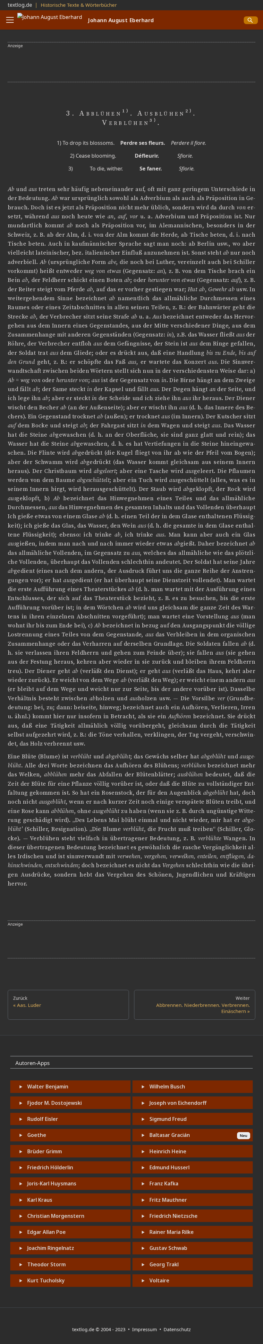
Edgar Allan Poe (46, 1231)
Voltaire (159, 1280)
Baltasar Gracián (169, 1135)
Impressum (145, 1329)
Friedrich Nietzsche (173, 1215)
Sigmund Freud (168, 1118)
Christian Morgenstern (55, 1215)
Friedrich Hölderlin (50, 1167)
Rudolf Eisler (42, 1118)
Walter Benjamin (47, 1086)
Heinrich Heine (167, 1151)
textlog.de (20, 4)
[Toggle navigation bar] (10, 20)
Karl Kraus (39, 1199)
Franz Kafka (163, 1183)
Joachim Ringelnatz (50, 1248)
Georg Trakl (164, 1264)
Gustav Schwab (168, 1248)
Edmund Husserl (169, 1167)
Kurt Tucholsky (46, 1280)
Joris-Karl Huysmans (51, 1183)
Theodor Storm (46, 1264)
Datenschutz (177, 1329)
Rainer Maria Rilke (171, 1231)
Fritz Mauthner (168, 1199)
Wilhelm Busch (167, 1086)
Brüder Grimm (44, 1151)
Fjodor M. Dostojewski (54, 1102)
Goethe (36, 1135)
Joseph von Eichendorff (178, 1102)
